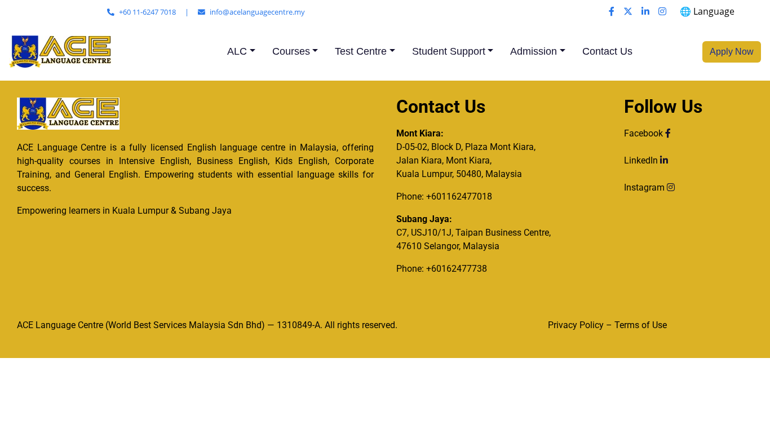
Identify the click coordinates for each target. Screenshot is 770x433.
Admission (533, 51)
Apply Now (732, 51)
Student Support (448, 51)
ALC (237, 51)
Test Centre (361, 51)
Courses (291, 51)
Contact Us (607, 51)
